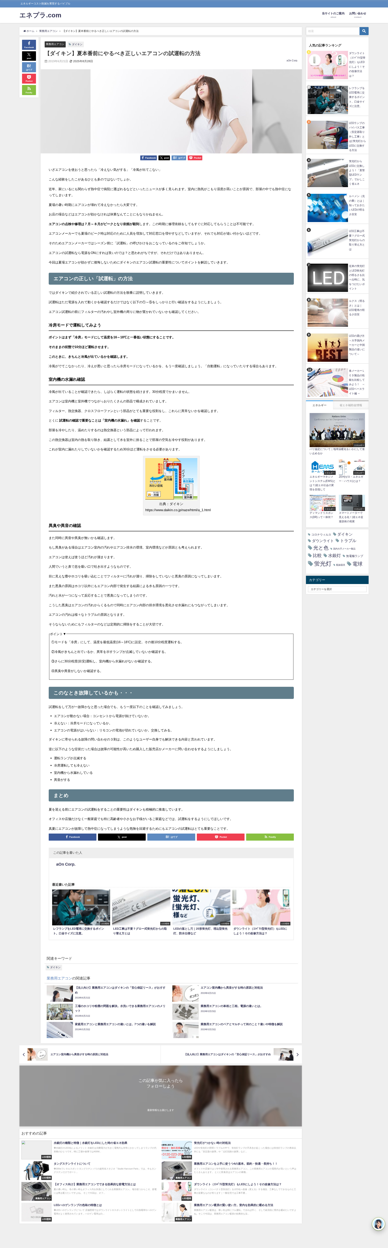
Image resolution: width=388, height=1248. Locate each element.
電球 (357, 563)
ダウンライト (323, 541)
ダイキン (77, 44)
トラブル (348, 541)
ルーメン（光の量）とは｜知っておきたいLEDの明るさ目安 (357, 205)
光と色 (321, 547)
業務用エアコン (55, 44)
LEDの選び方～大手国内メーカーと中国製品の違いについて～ (357, 345)
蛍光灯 (323, 563)
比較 (317, 555)
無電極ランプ (354, 556)
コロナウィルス (321, 534)
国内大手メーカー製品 (344, 549)
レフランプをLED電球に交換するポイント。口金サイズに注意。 (357, 97)
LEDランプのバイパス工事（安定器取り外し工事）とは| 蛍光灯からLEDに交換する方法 (357, 136)
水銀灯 (334, 555)
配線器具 (340, 565)
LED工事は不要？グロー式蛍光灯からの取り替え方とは (357, 240)
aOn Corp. (292, 60)
